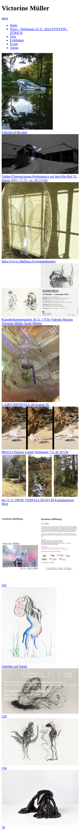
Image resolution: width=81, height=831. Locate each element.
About (14, 47)
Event (14, 44)
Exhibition (17, 40)
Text (13, 36)
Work (13, 25)
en (6, 18)
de (3, 18)
